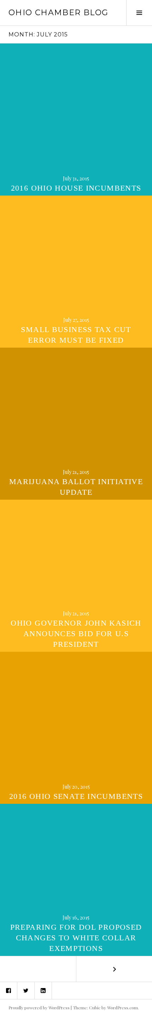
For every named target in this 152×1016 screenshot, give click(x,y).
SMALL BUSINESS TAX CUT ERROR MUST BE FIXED (76, 334)
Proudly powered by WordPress (39, 1007)
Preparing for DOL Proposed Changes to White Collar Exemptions (76, 938)
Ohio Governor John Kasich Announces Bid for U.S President (76, 634)
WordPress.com (122, 1007)
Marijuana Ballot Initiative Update (76, 487)
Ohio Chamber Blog (58, 12)
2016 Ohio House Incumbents (76, 188)
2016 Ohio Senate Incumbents (76, 796)
